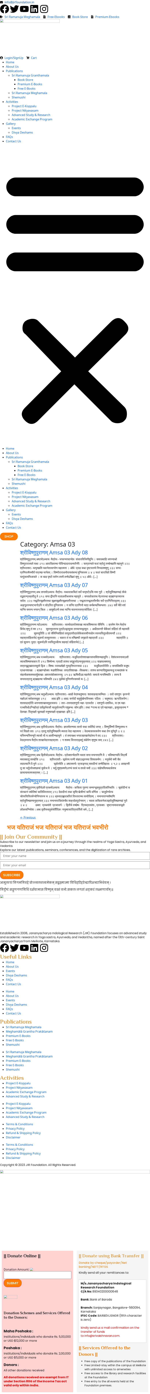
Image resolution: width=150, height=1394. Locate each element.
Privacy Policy (15, 1129)
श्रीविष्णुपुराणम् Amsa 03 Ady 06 (54, 617)
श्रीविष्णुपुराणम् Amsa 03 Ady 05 (54, 650)
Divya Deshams (22, 132)
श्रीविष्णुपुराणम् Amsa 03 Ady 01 (54, 780)
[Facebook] (4, 9)
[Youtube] (24, 9)
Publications (14, 71)
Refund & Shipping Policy (23, 1133)
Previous (28, 817)
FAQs (9, 137)
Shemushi (18, 97)
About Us (12, 67)
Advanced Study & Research (31, 115)
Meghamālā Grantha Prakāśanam (29, 1031)
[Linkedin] (34, 9)
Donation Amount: (16, 1269)
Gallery (11, 124)
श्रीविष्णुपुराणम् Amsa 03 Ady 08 (54, 552)
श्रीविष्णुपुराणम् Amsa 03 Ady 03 (54, 719)
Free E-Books (26, 89)
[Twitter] (14, 9)
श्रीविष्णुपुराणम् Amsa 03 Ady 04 (54, 687)
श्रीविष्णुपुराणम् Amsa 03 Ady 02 (54, 748)
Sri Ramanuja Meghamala (29, 93)
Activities (12, 102)
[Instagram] (44, 9)
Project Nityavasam (25, 110)
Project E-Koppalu (24, 106)
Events (16, 128)
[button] (75, 296)
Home (10, 62)
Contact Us (13, 141)
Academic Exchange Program (32, 119)
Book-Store (25, 80)
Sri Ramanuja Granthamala (30, 75)
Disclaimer (13, 1137)
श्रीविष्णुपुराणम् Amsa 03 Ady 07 (54, 584)
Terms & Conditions (19, 1124)
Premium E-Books (30, 84)
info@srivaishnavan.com (102, 1336)
